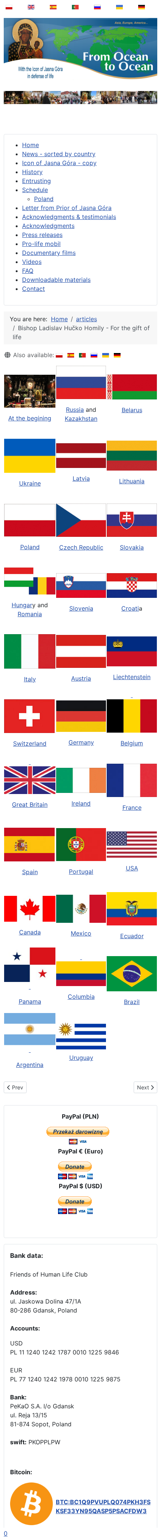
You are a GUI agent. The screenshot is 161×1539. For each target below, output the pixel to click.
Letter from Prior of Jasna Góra (67, 208)
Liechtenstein (132, 677)
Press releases (42, 234)
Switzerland (29, 743)
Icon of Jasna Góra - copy (59, 163)
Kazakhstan (81, 418)
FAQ (27, 270)
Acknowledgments (48, 225)
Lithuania (132, 481)
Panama (30, 1001)
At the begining (29, 418)
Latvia (81, 478)
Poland (44, 199)
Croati (130, 608)
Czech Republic (81, 547)
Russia (75, 409)
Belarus (132, 410)
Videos (32, 261)
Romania (30, 614)
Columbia (81, 996)
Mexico (81, 933)
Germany (81, 742)
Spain (30, 872)
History (32, 172)
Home (30, 145)
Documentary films (49, 252)
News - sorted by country (58, 154)
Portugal (81, 871)
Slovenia (81, 608)
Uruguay (81, 1057)
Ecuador (132, 936)
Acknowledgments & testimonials (69, 216)
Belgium (132, 743)
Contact (33, 288)
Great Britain (30, 804)
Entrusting (36, 181)
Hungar (22, 605)
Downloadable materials (56, 279)
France (132, 807)
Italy (30, 679)
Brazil (132, 1002)
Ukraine (30, 483)
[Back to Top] (150, 1514)
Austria (81, 678)
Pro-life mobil (41, 243)
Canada (30, 932)
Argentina (29, 1064)
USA (132, 868)
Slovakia (132, 547)
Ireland (81, 803)
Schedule (35, 190)
